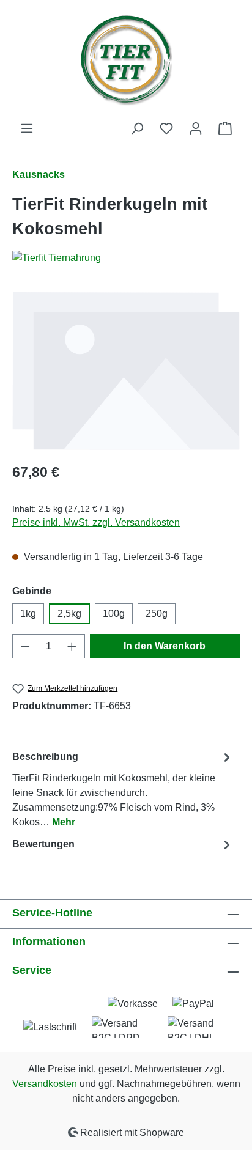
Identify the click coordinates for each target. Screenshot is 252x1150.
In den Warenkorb (165, 646)
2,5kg (69, 613)
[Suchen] (137, 128)
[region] (126, 371)
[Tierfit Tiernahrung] (126, 258)
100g (114, 613)
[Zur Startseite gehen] (126, 60)
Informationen (49, 941)
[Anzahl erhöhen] (72, 646)
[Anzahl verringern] (25, 646)
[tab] (123, 789)
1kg (28, 613)
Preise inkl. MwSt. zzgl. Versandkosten (96, 522)
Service (31, 970)
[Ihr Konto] (195, 128)
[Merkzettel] (166, 128)
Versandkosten (44, 1083)
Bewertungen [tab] (43, 844)
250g (157, 613)
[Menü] (27, 128)
